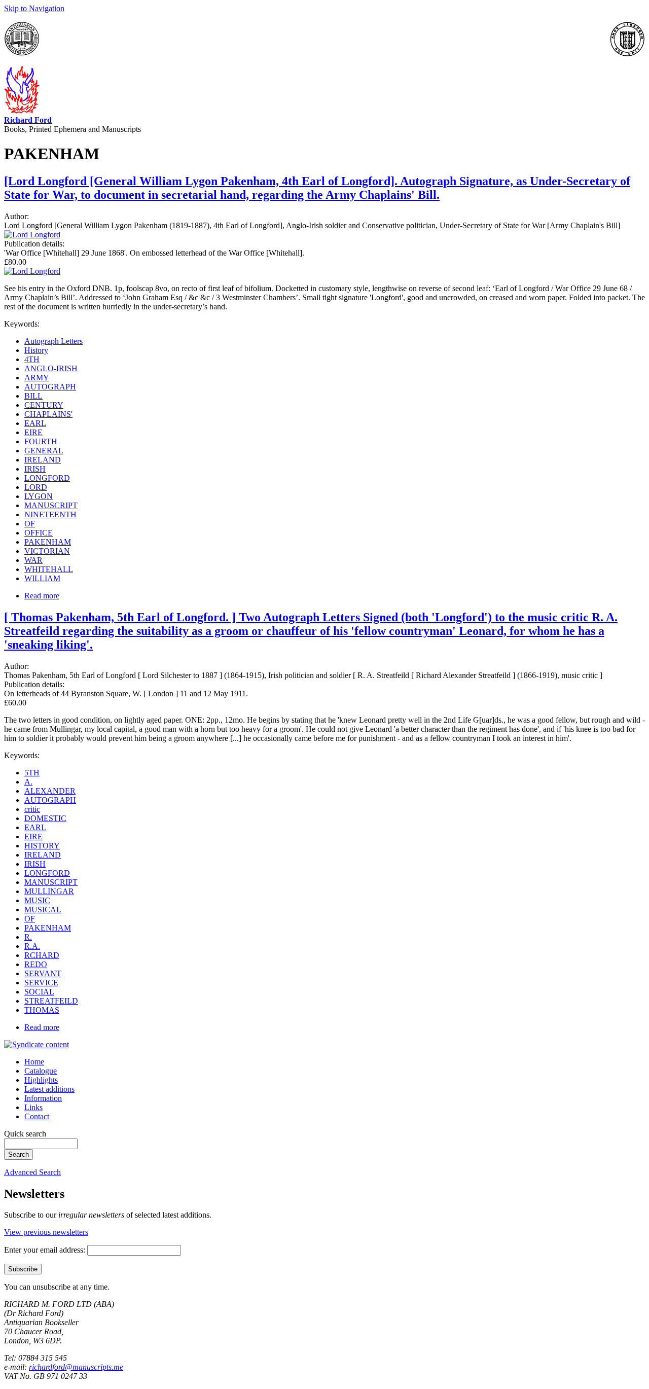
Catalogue (40, 1070)
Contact (36, 1116)
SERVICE (41, 982)
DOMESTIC (45, 818)
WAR (33, 560)
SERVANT (42, 973)
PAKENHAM (47, 542)
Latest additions (49, 1089)
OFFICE (38, 532)
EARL (35, 423)
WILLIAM (42, 578)
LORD (35, 487)
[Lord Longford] (32, 234)
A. (28, 781)
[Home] (22, 110)
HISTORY (42, 845)
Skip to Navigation (34, 8)
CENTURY (43, 405)
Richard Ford (28, 120)
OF (29, 523)
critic (32, 809)
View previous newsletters (46, 1232)
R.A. (32, 946)
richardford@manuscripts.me (76, 1367)
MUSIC (37, 900)
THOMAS (41, 1010)
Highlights (41, 1080)
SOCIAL (39, 991)
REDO (35, 964)
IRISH (35, 469)
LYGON (38, 496)
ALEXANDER (50, 791)
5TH (32, 772)
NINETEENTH (50, 514)
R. (28, 937)
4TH (32, 359)
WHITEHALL (48, 569)
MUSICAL (42, 909)
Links (33, 1107)
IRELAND (42, 459)
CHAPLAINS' (48, 414)
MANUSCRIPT (51, 505)
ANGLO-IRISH (51, 368)
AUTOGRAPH (50, 386)
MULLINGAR (49, 891)
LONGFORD (47, 478)
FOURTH (40, 441)
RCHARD (41, 955)
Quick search (25, 1133)
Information (43, 1098)
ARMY (36, 377)
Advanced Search (32, 1172)
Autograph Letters (53, 341)
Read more (41, 595)
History (36, 350)
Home (34, 1061)
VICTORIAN (47, 551)
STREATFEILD (51, 1000)
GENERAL (43, 450)
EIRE (33, 432)
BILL (33, 395)
